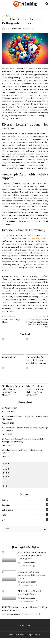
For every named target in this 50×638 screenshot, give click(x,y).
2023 (6, 473)
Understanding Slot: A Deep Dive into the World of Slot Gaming (36, 360)
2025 (6, 464)
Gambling (6, 16)
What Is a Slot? (9, 357)
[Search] (46, 4)
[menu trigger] (5, 4)
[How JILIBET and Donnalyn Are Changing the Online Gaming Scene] (9, 556)
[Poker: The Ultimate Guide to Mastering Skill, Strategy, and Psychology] (37, 375)
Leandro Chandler (13, 28)
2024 (6, 468)
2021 (5, 481)
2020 (6, 486)
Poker (4, 515)
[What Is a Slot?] (13, 346)
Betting (5, 500)
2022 (6, 477)
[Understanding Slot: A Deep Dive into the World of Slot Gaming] (37, 346)
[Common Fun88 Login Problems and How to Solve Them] (9, 575)
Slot (3, 520)
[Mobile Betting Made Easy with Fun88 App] (9, 595)
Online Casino (7, 510)
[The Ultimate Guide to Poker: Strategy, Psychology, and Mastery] (13, 375)
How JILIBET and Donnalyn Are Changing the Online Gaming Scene (32, 555)
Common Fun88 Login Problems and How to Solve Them (31, 575)
